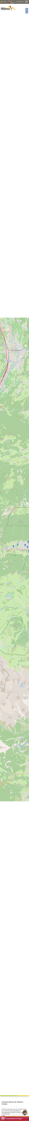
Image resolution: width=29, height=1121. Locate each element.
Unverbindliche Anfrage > (14, 1119)
